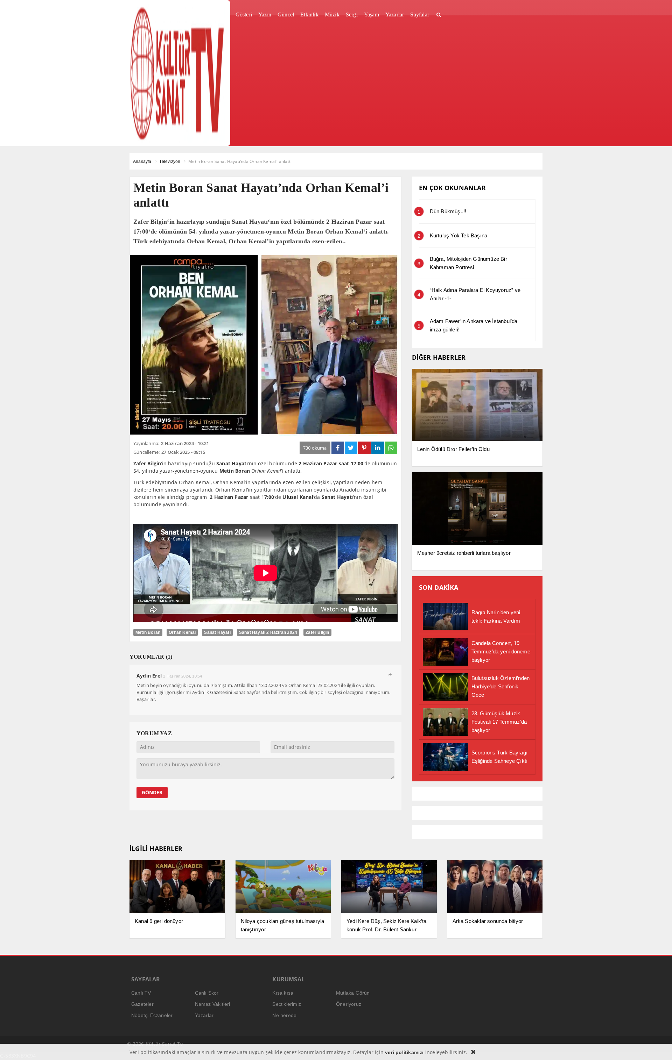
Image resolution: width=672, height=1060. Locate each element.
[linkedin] (377, 448)
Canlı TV (141, 993)
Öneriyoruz (348, 1004)
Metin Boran (147, 632)
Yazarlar (204, 1015)
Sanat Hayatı (217, 632)
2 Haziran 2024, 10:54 (182, 676)
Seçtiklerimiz (286, 1004)
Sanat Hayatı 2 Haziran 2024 (268, 632)
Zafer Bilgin (317, 632)
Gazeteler (142, 1004)
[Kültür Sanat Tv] (177, 73)
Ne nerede (284, 1015)
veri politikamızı (404, 1052)
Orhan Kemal (182, 632)
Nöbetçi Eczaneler (152, 1015)
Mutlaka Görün (353, 993)
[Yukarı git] (658, 1046)
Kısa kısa (282, 993)
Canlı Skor (207, 993)
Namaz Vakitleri (212, 1004)
